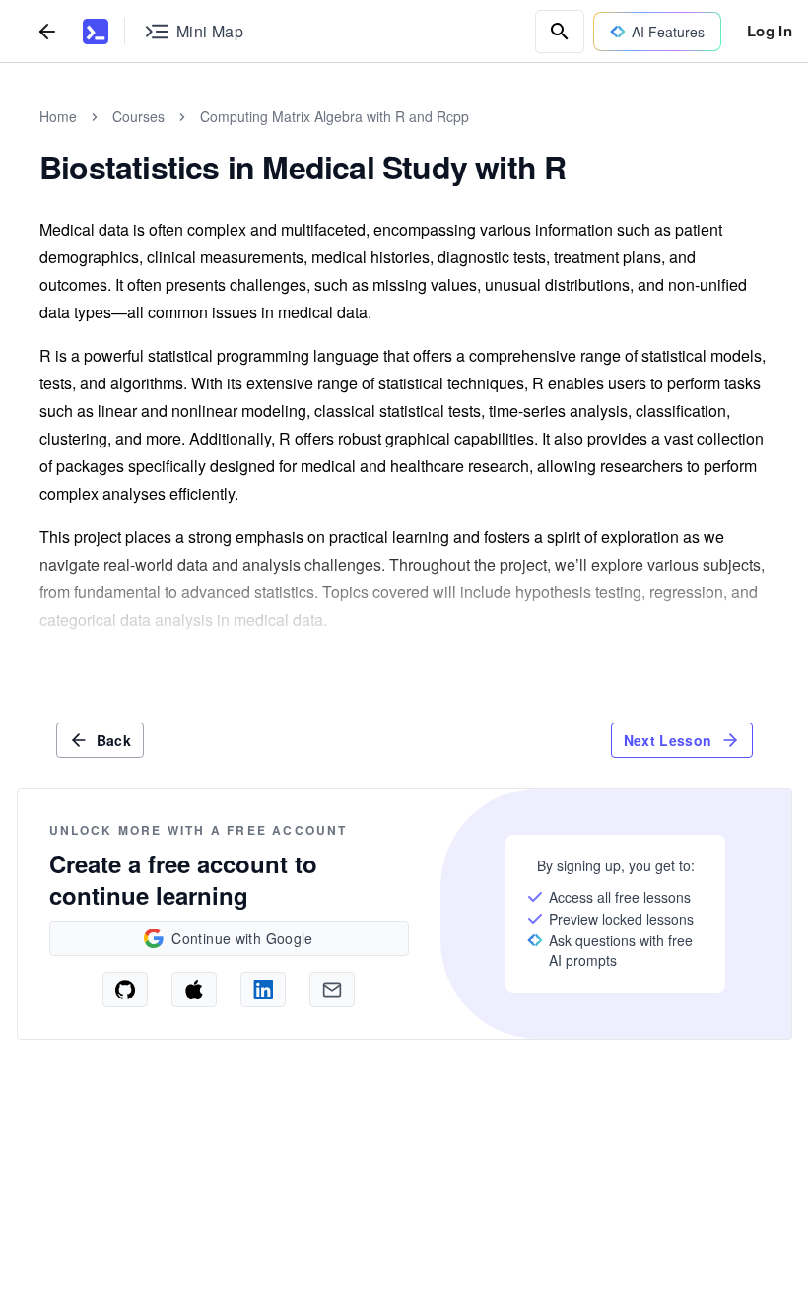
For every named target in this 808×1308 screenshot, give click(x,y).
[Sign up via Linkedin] (263, 989)
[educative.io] (95, 31)
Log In (769, 30)
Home (58, 116)
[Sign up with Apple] (194, 989)
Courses (138, 116)
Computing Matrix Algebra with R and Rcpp (334, 116)
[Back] (47, 31)
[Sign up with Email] (332, 989)
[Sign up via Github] (125, 989)
